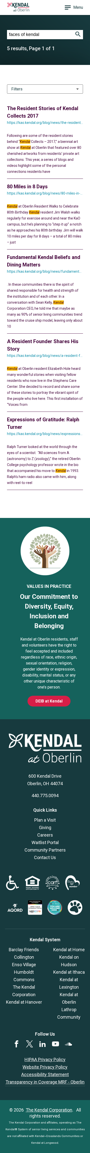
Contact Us (45, 857)
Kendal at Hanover (24, 1002)
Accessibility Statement (45, 1074)
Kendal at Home (69, 949)
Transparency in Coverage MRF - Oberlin (45, 1082)
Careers (45, 835)
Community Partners (45, 850)
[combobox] (40, 34)
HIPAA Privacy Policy (45, 1059)
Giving (45, 827)
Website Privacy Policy (45, 1067)
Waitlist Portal (45, 842)
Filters (16, 89)
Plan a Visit (45, 820)
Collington (24, 957)
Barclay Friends (24, 949)
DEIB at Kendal (49, 701)
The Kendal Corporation (49, 1110)
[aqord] (15, 910)
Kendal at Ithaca (69, 972)
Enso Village (24, 964)
